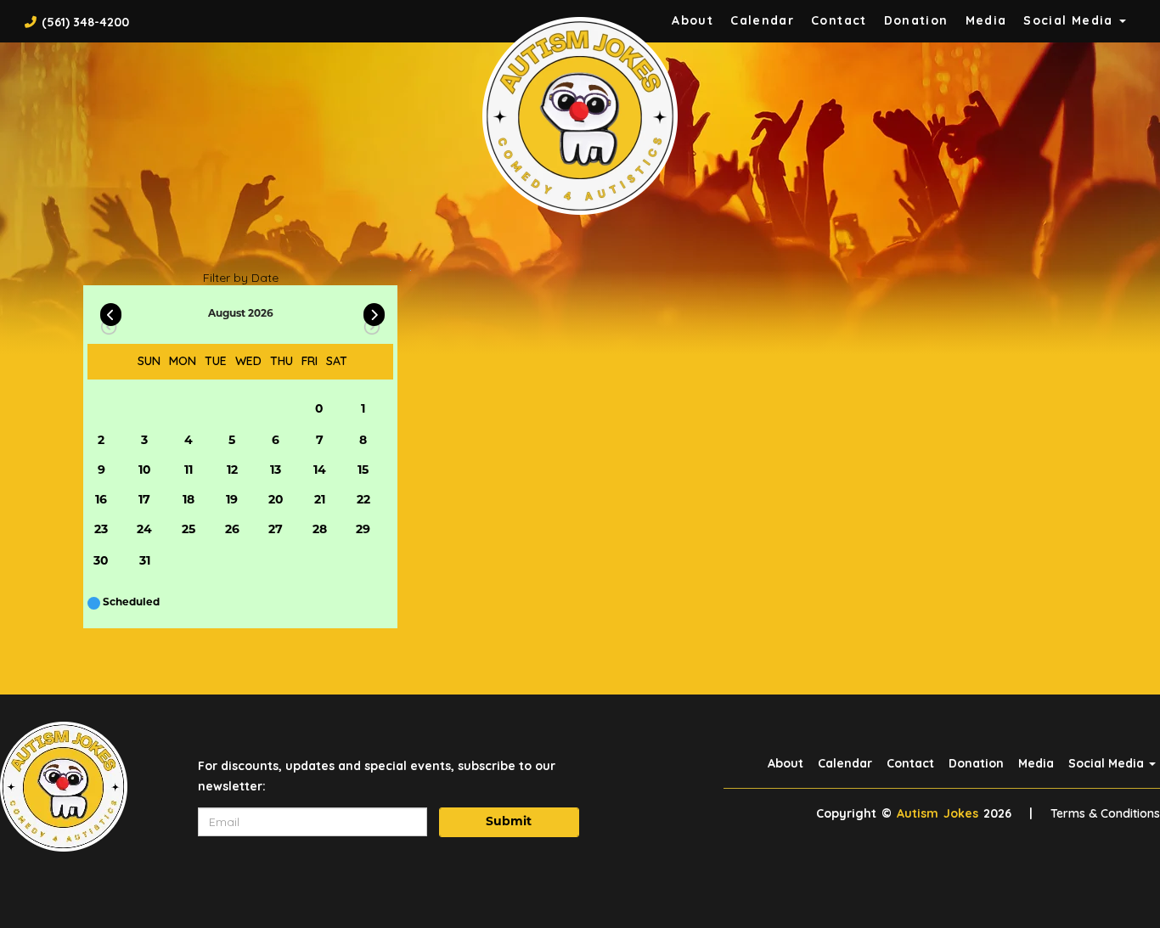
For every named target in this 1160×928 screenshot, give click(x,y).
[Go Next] (374, 310)
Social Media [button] (1070, 20)
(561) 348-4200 (85, 22)
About (692, 20)
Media (986, 20)
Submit (509, 822)
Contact (839, 20)
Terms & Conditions (1105, 813)
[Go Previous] (110, 310)
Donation (916, 20)
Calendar (762, 20)
